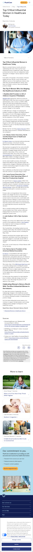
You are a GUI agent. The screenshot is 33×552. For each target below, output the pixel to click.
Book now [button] (24, 2)
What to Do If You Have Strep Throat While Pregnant (15, 394)
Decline (17, 544)
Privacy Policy (14, 536)
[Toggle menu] (29, 2)
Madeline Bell (6, 98)
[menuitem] (7, 2)
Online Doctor (6, 6)
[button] (16, 58)
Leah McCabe (12, 26)
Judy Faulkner (25, 222)
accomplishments (7, 155)
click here (21, 361)
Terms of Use (21, 536)
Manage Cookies (16, 539)
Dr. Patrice (5, 253)
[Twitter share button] (23, 347)
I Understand (16, 549)
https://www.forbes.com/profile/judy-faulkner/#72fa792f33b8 (17, 338)
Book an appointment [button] (10, 468)
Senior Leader (17, 181)
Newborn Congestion (10, 417)
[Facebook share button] (18, 347)
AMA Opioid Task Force (21, 264)
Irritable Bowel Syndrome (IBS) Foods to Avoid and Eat (15, 440)
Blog (13, 6)
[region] (16, 535)
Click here (5, 354)
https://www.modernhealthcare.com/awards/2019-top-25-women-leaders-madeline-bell (17, 325)
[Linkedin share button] (28, 347)
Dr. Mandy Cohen (7, 141)
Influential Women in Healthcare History (15, 311)
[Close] (31, 520)
